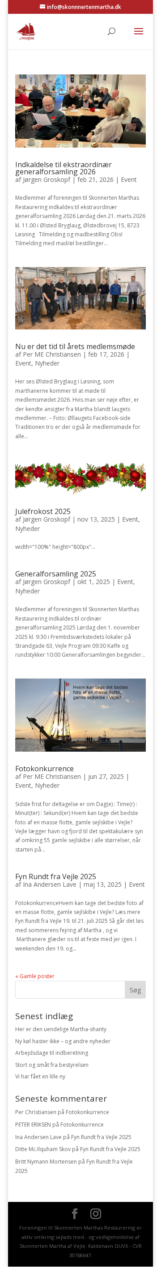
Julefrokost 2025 (43, 511)
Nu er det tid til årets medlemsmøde (75, 346)
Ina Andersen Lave (49, 884)
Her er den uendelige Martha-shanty (60, 1029)
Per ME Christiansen (52, 354)
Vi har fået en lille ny (40, 1076)
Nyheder (47, 363)
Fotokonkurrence (44, 768)
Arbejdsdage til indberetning (51, 1053)
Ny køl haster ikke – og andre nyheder (62, 1041)
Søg (135, 990)
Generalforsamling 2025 (55, 574)
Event (129, 179)
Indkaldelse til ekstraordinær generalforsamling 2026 (63, 168)
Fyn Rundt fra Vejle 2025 (55, 876)
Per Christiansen (35, 1112)
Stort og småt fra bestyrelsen (52, 1065)
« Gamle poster (35, 976)
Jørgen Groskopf (46, 179)
